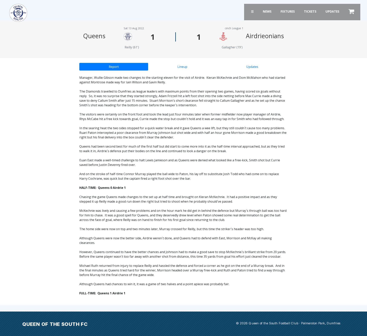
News (267, 11)
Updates (332, 11)
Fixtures (288, 11)
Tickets (310, 11)
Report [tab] (114, 67)
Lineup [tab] (182, 67)
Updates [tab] (252, 67)
